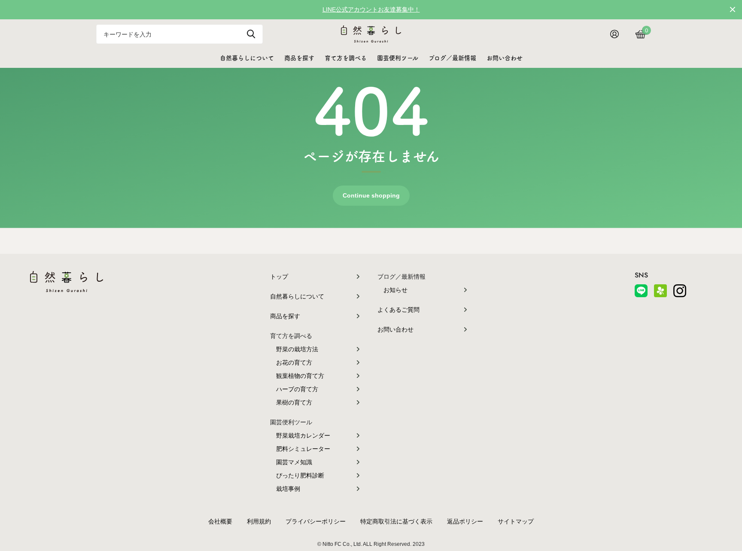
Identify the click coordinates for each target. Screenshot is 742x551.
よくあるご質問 (398, 309)
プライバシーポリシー (316, 521)
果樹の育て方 (294, 402)
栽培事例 (288, 488)
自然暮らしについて (247, 58)
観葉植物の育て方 (300, 375)
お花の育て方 (294, 362)
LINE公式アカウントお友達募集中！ (371, 9)
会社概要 (220, 521)
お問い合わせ (505, 58)
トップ (279, 276)
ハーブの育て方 (297, 389)
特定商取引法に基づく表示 (396, 521)
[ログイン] (617, 34)
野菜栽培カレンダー (303, 435)
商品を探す (299, 58)
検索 (251, 34)
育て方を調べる (346, 58)
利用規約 (259, 521)
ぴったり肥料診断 (300, 475)
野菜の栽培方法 (297, 349)
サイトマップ (516, 521)
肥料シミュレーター (303, 448)
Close (732, 9)
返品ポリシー (465, 521)
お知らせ (395, 289)
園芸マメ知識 (294, 462)
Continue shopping (371, 195)
